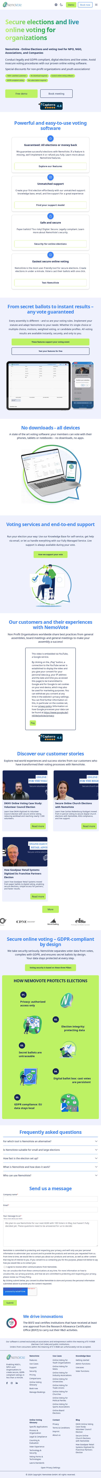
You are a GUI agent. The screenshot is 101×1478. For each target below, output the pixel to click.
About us (56, 1435)
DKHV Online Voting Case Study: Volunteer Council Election (84, 1428)
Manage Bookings (37, 1392)
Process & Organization (35, 1431)
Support (33, 1367)
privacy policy (45, 706)
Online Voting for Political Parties (60, 1399)
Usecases (80, 1367)
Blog (78, 1420)
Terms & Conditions (61, 1427)
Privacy (56, 1424)
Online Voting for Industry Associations (62, 1374)
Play (33, 723)
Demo (71, 4)
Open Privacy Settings (50, 1467)
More (50, 909)
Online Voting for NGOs (60, 1367)
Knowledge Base (83, 1356)
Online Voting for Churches (60, 1392)
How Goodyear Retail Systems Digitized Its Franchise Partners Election (85, 1448)
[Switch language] (56, 4)
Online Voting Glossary (35, 1383)
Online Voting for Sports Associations (61, 1405)
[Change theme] (61, 4)
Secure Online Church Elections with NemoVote (83, 1438)
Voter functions (82, 1371)
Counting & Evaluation (34, 1441)
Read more (38, 826)
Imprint (56, 1431)
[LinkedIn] (17, 1383)
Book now (85, 4)
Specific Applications (38, 1426)
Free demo (21, 93)
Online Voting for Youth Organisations (62, 1361)
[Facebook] (7, 1383)
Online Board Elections (58, 1411)
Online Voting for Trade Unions (60, 1386)
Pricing (32, 1374)
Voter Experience (36, 1446)
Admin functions (83, 1363)
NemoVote (34, 1356)
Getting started (82, 1360)
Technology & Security (35, 1451)
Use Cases (33, 1363)
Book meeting (56, 93)
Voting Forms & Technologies (36, 1457)
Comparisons (35, 1378)
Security (33, 1371)
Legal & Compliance (38, 1436)
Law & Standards (36, 1463)
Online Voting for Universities (60, 1380)
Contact (56, 1420)
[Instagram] (12, 1383)
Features (33, 1360)
